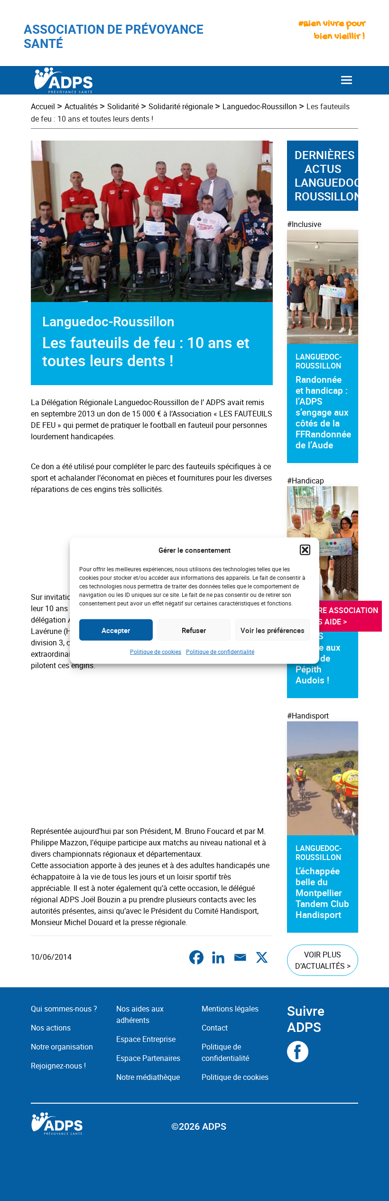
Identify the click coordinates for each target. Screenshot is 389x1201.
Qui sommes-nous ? (64, 1008)
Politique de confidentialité (220, 651)
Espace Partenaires (148, 1058)
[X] (262, 957)
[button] (305, 550)
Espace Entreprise (146, 1039)
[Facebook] (196, 957)
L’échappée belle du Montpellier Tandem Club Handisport (322, 893)
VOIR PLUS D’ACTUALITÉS (323, 960)
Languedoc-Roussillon (259, 106)
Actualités (81, 106)
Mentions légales (230, 1008)
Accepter (116, 629)
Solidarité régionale (180, 106)
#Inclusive (304, 224)
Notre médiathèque (149, 1077)
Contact (215, 1027)
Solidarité (123, 106)
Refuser (194, 629)
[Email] (240, 957)
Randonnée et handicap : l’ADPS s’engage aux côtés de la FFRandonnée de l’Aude (323, 412)
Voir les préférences (273, 629)
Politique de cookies (155, 651)
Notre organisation (62, 1046)
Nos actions (51, 1027)
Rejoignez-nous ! (58, 1065)
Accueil (43, 106)
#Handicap (305, 480)
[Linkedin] (218, 957)
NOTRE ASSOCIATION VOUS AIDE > (341, 616)
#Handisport (308, 715)
